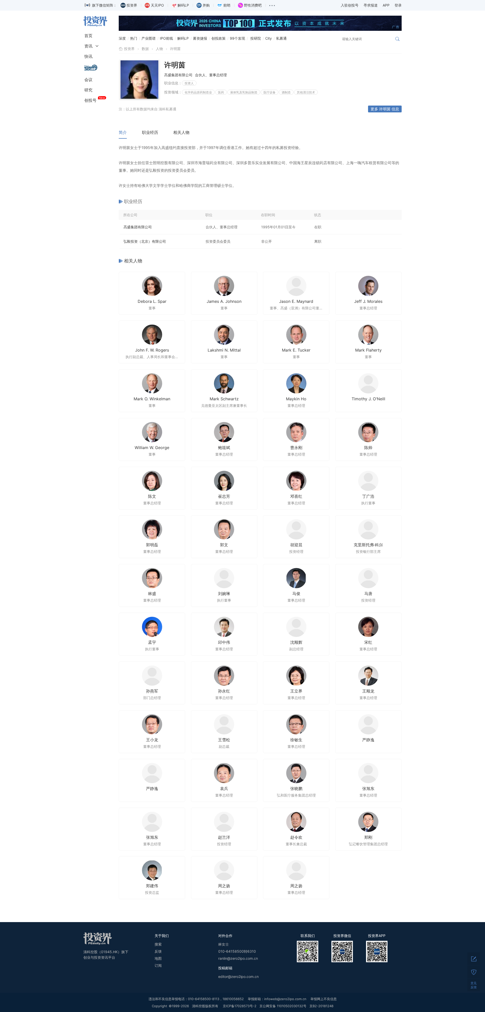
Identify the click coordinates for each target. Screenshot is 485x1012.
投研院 (255, 38)
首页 (88, 35)
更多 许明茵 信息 (385, 109)
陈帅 (368, 447)
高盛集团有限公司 (138, 227)
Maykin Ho (296, 398)
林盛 (152, 593)
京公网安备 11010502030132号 (282, 1006)
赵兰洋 (224, 837)
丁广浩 (368, 496)
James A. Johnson (224, 301)
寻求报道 (370, 5)
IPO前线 (166, 38)
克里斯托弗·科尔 (368, 544)
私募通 (281, 38)
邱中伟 (224, 642)
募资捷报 (200, 38)
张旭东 (368, 788)
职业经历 (150, 132)
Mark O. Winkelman (152, 398)
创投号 (90, 100)
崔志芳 (224, 496)
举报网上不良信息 (323, 999)
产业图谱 (148, 38)
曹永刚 (296, 447)
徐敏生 (296, 739)
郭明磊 (152, 544)
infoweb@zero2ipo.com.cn (285, 999)
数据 (145, 48)
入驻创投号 (349, 5)
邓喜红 (296, 496)
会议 (88, 79)
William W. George (152, 447)
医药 (221, 92)
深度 (122, 38)
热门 (133, 38)
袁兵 (224, 788)
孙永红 (224, 691)
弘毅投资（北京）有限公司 (145, 241)
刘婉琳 (224, 593)
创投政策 (218, 38)
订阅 (158, 965)
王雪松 (224, 739)
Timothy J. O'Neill (368, 398)
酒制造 (286, 92)
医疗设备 (269, 92)
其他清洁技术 (306, 92)
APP (386, 5)
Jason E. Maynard (296, 301)
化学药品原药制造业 (198, 92)
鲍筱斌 (224, 447)
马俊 (296, 593)
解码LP (183, 38)
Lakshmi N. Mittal (224, 350)
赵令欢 (296, 837)
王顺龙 (368, 691)
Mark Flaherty (368, 350)
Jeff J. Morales (368, 301)
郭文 (224, 544)
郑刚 (368, 837)
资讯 (88, 45)
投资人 (189, 83)
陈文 (152, 496)
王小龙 (152, 739)
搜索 (158, 944)
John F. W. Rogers (152, 350)
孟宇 (152, 642)
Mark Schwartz (224, 398)
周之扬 (224, 885)
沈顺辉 (296, 642)
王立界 (296, 691)
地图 (158, 958)
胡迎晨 (296, 544)
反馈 (158, 951)
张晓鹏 (296, 788)
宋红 (368, 642)
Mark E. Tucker (296, 350)
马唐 (368, 593)
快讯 (88, 56)
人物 (159, 48)
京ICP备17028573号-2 (239, 1006)
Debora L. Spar (152, 301)
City (268, 38)
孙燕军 (152, 691)
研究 (88, 89)
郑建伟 (152, 885)
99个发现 (237, 38)
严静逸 (368, 739)
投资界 (129, 48)
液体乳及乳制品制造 (243, 92)
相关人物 (181, 132)
